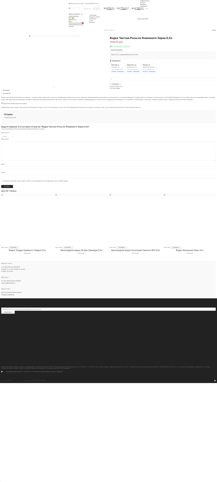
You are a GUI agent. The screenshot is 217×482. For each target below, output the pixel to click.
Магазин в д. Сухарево (139, 9)
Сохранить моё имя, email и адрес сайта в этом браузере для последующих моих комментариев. (35, 181)
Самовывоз (143, 6)
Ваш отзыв (5, 139)
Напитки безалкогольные (76, 24)
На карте (113, 71)
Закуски (71, 26)
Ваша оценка (5, 132)
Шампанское (72, 19)
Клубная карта (144, 1)
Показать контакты (7, 295)
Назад (214, 30)
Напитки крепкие (74, 16)
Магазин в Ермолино (124, 9)
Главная (106, 30)
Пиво (70, 21)
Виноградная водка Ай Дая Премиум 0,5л (81, 250)
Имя (3, 164)
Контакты (92, 22)
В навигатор (120, 71)
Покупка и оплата (94, 17)
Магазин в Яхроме (111, 9)
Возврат (142, 2)
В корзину (115, 84)
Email (3, 172)
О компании (92, 15)
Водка (111, 30)
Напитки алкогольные (76, 23)
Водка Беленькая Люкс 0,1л (189, 250)
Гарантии (142, 4)
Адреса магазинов (143, 18)
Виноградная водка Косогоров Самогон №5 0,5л (135, 250)
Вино (71, 18)
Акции (91, 20)
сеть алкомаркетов (18, 380)
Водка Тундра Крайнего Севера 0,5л (27, 250)
